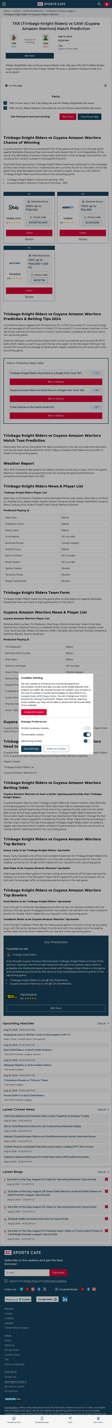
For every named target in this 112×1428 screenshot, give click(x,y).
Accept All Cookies (34, 712)
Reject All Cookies (56, 748)
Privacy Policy (49, 696)
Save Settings (31, 748)
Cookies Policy (29, 696)
